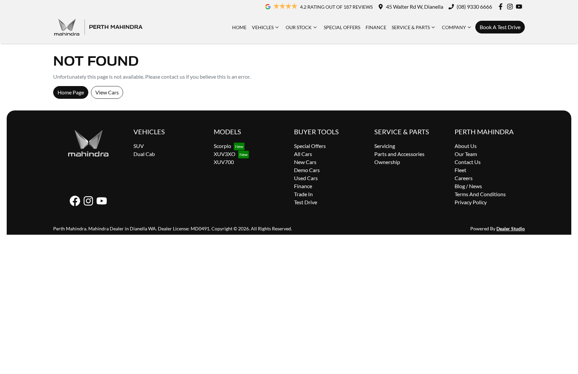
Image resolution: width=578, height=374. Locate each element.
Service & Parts (411, 27)
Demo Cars (307, 170)
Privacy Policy (471, 202)
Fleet (460, 170)
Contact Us (468, 162)
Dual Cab (144, 154)
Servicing (384, 146)
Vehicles (263, 27)
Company (454, 27)
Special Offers (342, 27)
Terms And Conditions (480, 194)
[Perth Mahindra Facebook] (501, 6)
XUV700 (224, 162)
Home (239, 27)
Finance (376, 27)
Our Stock (299, 27)
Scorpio (222, 146)
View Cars (107, 92)
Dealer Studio (510, 228)
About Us (466, 146)
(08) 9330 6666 (474, 6)
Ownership (387, 162)
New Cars (305, 162)
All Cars (303, 154)
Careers (464, 178)
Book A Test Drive (500, 27)
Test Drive (305, 202)
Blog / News (468, 186)
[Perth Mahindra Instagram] (511, 6)
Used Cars (306, 178)
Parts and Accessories (399, 154)
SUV (138, 146)
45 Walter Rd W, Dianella (414, 6)
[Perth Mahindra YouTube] (520, 6)
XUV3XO (224, 154)
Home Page (71, 92)
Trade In (303, 194)
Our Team (466, 154)
